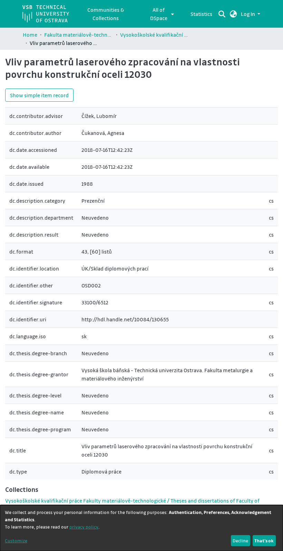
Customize (16, 540)
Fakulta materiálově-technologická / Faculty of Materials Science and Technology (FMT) (78, 34)
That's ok (264, 540)
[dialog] (141, 528)
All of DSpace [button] (158, 13)
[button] (233, 14)
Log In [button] (248, 13)
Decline (240, 540)
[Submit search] (222, 14)
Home (30, 34)
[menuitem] (160, 14)
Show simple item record (39, 95)
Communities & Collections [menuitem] (105, 13)
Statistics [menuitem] (201, 13)
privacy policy (83, 527)
